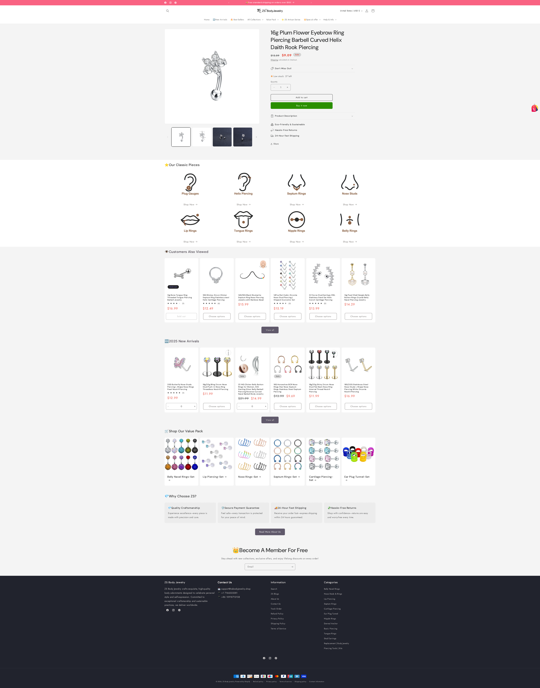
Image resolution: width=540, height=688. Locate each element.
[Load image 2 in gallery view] (201, 137)
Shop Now (189, 204)
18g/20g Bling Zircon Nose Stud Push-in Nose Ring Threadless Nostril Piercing (215, 386)
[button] (168, 11)
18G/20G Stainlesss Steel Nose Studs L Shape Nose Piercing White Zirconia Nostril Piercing (356, 388)
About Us (275, 598)
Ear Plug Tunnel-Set (356, 476)
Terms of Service (278, 628)
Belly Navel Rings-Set (180, 476)
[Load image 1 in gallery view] (181, 137)
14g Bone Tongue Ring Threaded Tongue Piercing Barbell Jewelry (179, 297)
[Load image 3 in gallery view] (222, 137)
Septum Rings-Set (285, 476)
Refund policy (258, 681)
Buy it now (301, 105)
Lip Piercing (329, 598)
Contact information (316, 681)
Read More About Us (270, 531)
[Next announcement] (311, 2)
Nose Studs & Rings (333, 593)
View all (270, 330)
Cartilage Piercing (332, 608)
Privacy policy (271, 681)
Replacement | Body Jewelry (336, 643)
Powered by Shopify (242, 681)
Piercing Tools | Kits (333, 648)
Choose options (217, 316)
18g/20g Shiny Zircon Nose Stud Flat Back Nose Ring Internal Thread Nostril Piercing (321, 388)
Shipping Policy (278, 623)
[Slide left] (168, 137)
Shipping (274, 60)
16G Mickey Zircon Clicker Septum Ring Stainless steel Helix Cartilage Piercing (216, 297)
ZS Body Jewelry (229, 681)
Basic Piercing (330, 628)
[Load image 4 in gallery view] (242, 137)
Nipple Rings (330, 618)
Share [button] (276, 143)
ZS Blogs (275, 593)
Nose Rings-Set (248, 476)
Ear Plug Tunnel (331, 613)
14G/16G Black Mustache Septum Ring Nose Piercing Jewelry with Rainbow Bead (251, 297)
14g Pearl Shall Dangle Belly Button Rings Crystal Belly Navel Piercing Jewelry (357, 297)
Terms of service (286, 681)
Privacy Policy (277, 618)
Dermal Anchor (331, 623)
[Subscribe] (292, 567)
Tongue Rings (330, 633)
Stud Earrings (330, 638)
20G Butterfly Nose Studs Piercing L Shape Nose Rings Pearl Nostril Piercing (180, 386)
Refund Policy (277, 613)
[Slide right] (256, 137)
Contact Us (276, 603)
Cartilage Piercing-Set (321, 478)
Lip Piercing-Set (213, 476)
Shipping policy (300, 681)
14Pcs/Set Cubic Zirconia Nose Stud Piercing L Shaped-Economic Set (285, 297)
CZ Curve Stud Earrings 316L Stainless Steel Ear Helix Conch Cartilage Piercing (322, 297)
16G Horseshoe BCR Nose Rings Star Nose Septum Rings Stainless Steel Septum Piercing (287, 388)
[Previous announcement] (229, 2)
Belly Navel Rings (332, 588)
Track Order (276, 608)
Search (274, 588)
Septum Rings (330, 603)
